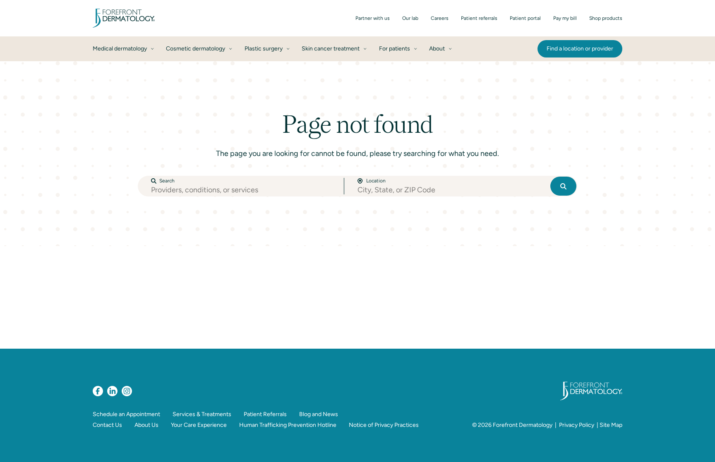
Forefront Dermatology (522, 424)
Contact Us (107, 424)
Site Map (611, 424)
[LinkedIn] (112, 391)
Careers (440, 18)
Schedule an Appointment (126, 414)
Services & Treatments (202, 414)
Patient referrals (479, 18)
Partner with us (372, 18)
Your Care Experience (199, 424)
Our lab (410, 18)
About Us (146, 424)
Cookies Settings (486, 446)
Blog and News (318, 414)
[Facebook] (98, 391)
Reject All (545, 446)
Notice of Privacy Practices (384, 424)
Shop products (605, 18)
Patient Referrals (265, 414)
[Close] (702, 447)
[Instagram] (127, 391)
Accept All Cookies (606, 446)
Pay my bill (565, 18)
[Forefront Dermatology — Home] (124, 18)
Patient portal (525, 18)
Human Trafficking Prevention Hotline (287, 424)
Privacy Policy (576, 424)
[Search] (563, 186)
